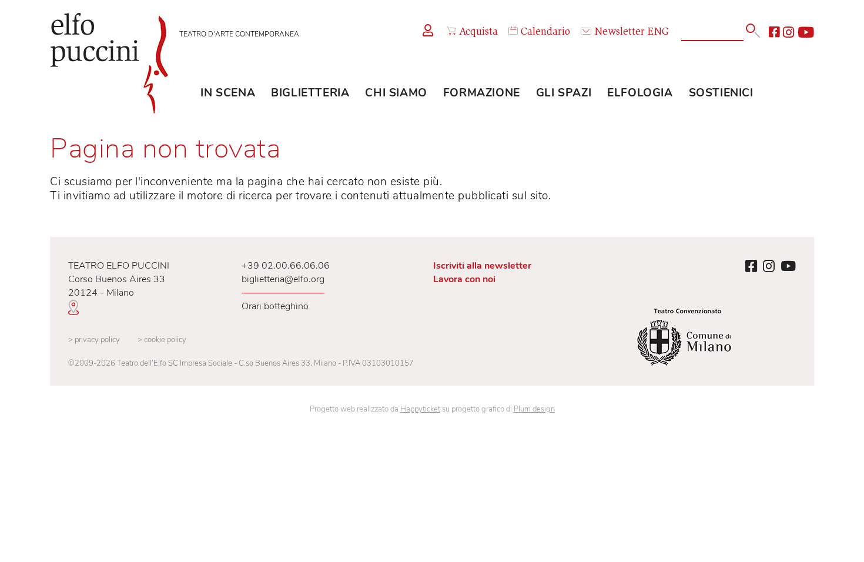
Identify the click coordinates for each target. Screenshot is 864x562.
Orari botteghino (275, 306)
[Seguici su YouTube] (806, 32)
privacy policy (94, 339)
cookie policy (162, 339)
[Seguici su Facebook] (774, 32)
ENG (658, 32)
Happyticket (420, 409)
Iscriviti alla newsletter (482, 265)
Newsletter (619, 32)
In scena (227, 93)
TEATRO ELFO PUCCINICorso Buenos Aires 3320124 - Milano (118, 279)
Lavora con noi (464, 279)
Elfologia (639, 93)
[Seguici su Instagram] (788, 32)
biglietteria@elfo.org (283, 279)
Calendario (545, 32)
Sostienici (721, 93)
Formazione (481, 93)
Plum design (534, 409)
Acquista (478, 32)
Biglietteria (310, 93)
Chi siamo (396, 93)
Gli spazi (563, 93)
